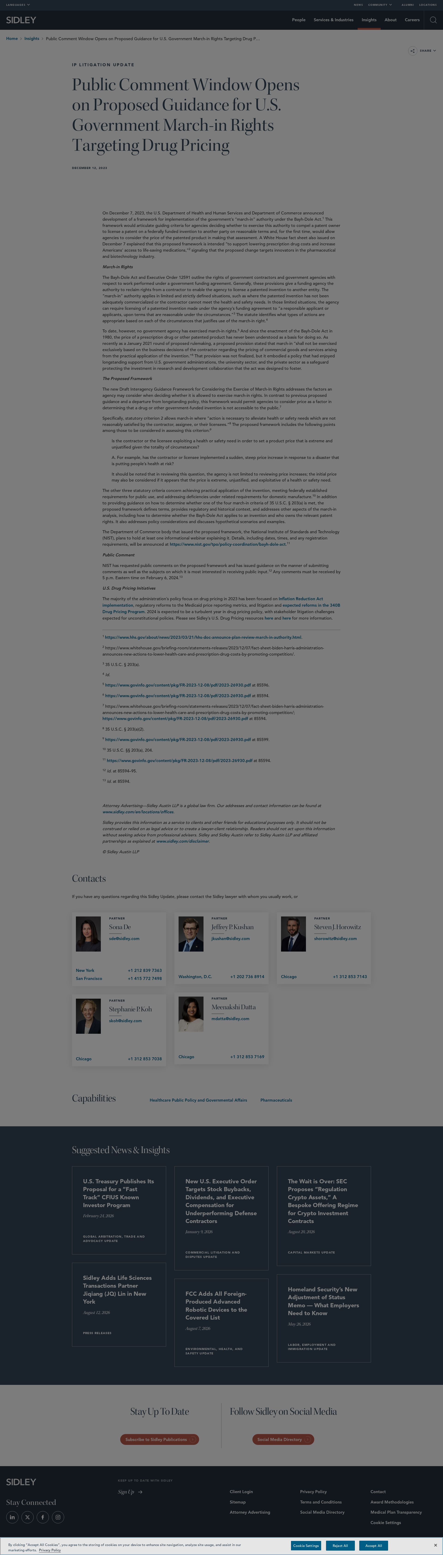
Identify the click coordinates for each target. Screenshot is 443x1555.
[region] (221, 1546)
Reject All (340, 1545)
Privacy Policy (50, 1550)
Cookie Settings (306, 1545)
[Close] (436, 1545)
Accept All (373, 1545)
